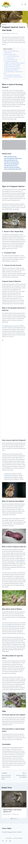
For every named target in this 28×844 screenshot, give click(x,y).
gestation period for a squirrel (11, 326)
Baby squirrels (10, 642)
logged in (10, 832)
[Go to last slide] (4, 804)
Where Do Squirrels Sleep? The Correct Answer (6, 776)
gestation (8, 207)
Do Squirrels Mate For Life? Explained (21, 775)
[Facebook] (3, 841)
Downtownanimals (6, 33)
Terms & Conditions (17, 838)
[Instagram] (10, 841)
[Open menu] (22, 4)
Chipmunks (6, 474)
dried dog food (21, 560)
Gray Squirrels (7, 477)
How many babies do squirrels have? (13, 158)
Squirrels (4, 24)
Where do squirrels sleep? (10, 156)
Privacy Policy (9, 838)
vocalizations (10, 624)
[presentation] (14, 799)
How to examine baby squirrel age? (12, 169)
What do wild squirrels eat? (10, 160)
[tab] (11, 818)
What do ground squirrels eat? (11, 163)
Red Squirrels (7, 475)
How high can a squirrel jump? (11, 162)
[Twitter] (6, 841)
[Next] (24, 804)
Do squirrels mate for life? (10, 165)
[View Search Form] (25, 4)
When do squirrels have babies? (12, 167)
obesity (16, 234)
